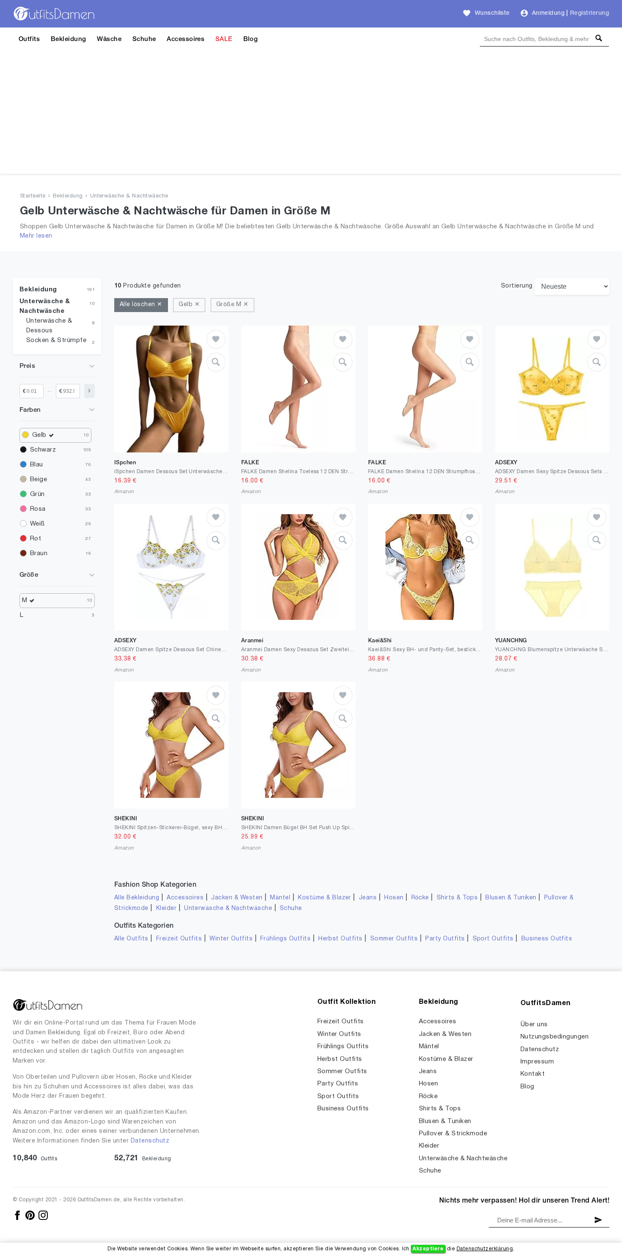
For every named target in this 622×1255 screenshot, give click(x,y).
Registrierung (589, 13)
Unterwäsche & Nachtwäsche (129, 196)
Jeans (368, 898)
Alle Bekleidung (136, 898)
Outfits (29, 39)
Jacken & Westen (236, 898)
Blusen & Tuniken (511, 898)
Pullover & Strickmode (453, 1134)
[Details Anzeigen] (216, 362)
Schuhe (144, 39)
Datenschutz (150, 1141)
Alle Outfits (131, 939)
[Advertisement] (311, 114)
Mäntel (280, 898)
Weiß (37, 524)
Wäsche (109, 39)
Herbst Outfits (340, 939)
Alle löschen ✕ (141, 304)
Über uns (534, 1025)
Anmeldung (548, 13)
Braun (38, 553)
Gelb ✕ (189, 304)
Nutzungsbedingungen (554, 1037)
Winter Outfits (231, 939)
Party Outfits (445, 939)
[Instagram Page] (43, 1215)
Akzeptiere (428, 1249)
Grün (37, 494)
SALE (223, 39)
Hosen (393, 898)
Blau (36, 465)
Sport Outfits (493, 939)
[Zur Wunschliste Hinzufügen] (216, 339)
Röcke (420, 898)
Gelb (39, 435)
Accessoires (185, 39)
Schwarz (43, 450)
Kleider (166, 908)
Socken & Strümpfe (56, 340)
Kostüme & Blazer (324, 898)
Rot (35, 539)
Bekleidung (68, 39)
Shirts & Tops (457, 898)
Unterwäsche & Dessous (49, 326)
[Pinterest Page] (30, 1215)
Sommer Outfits (394, 939)
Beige (38, 479)
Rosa (38, 509)
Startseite (33, 196)
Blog (250, 39)
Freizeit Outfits (179, 939)
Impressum (537, 1062)
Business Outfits (546, 939)
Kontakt (532, 1074)
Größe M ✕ (232, 304)
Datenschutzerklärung (485, 1249)
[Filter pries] (89, 391)
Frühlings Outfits (285, 939)
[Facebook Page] (18, 1215)
